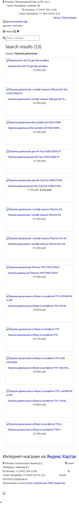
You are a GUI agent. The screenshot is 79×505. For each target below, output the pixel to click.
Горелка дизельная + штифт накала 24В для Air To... (37, 99)
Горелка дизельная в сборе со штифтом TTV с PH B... (38, 306)
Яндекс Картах (61, 456)
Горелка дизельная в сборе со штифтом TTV (33, 335)
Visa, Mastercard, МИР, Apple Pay (46, 483)
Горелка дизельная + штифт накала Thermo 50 (34, 215)
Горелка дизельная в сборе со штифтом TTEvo (34, 429)
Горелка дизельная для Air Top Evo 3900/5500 (34, 186)
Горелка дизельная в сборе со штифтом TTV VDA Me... (39, 368)
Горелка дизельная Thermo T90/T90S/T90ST (33, 273)
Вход (57, 17)
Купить (39, 76)
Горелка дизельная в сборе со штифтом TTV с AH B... (38, 401)
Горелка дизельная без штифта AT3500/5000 (34, 128)
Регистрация (69, 17)
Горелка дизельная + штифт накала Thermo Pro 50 (36, 244)
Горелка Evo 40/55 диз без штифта (27, 66)
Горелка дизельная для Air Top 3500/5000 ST (33, 157)
